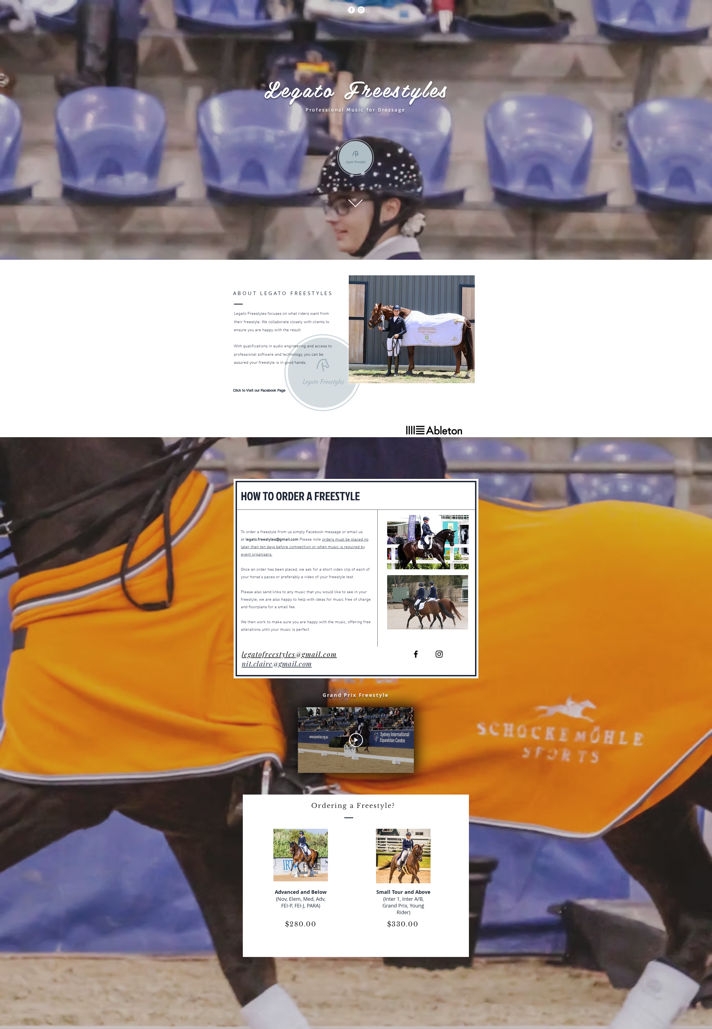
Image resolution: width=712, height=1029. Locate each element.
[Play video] (356, 740)
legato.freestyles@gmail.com (272, 539)
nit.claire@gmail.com (277, 663)
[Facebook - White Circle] (351, 9)
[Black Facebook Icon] (416, 654)
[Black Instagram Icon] (439, 654)
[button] (411, 329)
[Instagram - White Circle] (361, 9)
